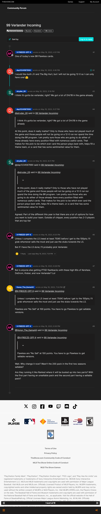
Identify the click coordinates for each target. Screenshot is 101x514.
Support (81, 2)
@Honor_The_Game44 (26, 330)
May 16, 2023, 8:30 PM (50, 326)
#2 (94, 70)
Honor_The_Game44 (25, 287)
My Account (94, 2)
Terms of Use (50, 448)
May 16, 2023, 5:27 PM (50, 109)
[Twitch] (59, 406)
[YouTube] (50, 406)
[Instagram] (34, 406)
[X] (26, 406)
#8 (94, 287)
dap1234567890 (24, 70)
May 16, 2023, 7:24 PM (53, 287)
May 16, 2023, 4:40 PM (50, 70)
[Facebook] (42, 406)
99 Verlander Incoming (46, 113)
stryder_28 (21, 91)
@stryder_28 (21, 113)
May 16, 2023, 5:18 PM (45, 91)
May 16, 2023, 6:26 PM (50, 266)
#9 (94, 326)
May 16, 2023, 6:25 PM (50, 235)
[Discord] (67, 406)
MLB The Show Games (50, 467)
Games (70, 2)
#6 (94, 235)
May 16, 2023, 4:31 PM (50, 52)
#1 (94, 52)
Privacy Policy (50, 453)
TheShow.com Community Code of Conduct (50, 458)
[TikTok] (75, 406)
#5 (94, 161)
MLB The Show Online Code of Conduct (50, 463)
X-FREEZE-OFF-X (24, 52)
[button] (3, 510)
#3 (94, 91)
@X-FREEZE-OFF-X (24, 291)
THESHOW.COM (8, 2)
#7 (94, 266)
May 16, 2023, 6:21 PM (45, 161)
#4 (94, 109)
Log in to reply (86, 39)
